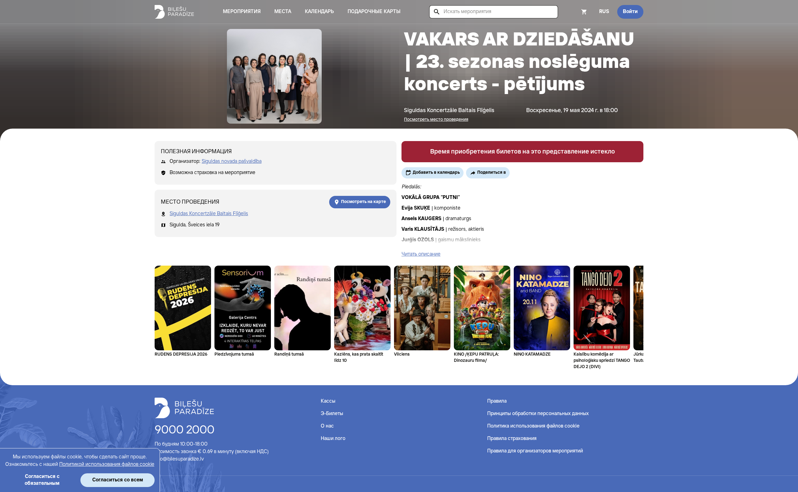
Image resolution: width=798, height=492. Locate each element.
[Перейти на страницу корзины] (575, 12)
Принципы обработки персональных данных (538, 413)
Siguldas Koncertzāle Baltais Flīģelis (209, 213)
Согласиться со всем (117, 480)
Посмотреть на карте (363, 202)
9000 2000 (184, 430)
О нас (327, 426)
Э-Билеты (332, 413)
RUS (604, 11)
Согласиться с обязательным (42, 480)
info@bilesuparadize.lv (179, 459)
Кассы (328, 401)
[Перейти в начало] (184, 408)
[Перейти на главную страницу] (174, 12)
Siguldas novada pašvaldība (232, 161)
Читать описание (420, 254)
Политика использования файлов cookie (533, 426)
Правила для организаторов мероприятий (535, 451)
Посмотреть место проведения (436, 119)
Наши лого (333, 438)
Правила (497, 401)
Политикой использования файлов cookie (106, 464)
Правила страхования (511, 438)
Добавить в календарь (436, 172)
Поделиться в (491, 172)
